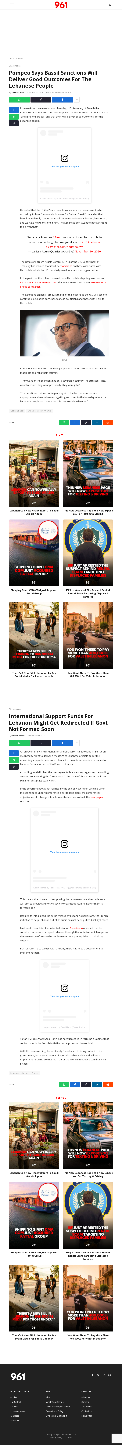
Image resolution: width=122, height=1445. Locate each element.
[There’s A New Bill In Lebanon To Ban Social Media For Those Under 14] (34, 635)
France (35, 1073)
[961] (61, 5)
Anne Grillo (76, 928)
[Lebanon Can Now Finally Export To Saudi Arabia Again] (34, 473)
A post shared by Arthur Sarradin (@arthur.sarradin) (64, 198)
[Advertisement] (61, 33)
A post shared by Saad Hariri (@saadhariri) (64, 1027)
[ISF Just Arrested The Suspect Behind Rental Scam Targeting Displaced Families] (88, 553)
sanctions (66, 266)
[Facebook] (14, 110)
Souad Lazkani (17, 92)
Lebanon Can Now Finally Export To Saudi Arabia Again (34, 512)
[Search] (110, 4)
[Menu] (12, 4)
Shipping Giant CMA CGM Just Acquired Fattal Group (34, 592)
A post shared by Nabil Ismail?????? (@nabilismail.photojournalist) (64, 888)
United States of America (39, 410)
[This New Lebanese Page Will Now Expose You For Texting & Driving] (88, 473)
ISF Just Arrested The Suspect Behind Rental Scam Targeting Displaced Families (88, 593)
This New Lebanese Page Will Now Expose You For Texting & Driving (88, 512)
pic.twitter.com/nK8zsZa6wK (64, 247)
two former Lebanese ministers (38, 282)
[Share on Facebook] (62, 100)
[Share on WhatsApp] (19, 100)
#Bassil (57, 237)
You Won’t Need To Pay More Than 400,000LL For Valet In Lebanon (88, 675)
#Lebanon (94, 242)
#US (84, 242)
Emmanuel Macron (19, 1073)
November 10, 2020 (88, 251)
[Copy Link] (40, 100)
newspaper (96, 797)
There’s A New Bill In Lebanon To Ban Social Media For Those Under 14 (34, 675)
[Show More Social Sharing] (77, 100)
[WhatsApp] (14, 117)
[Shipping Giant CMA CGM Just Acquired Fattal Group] (34, 553)
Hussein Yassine (18, 735)
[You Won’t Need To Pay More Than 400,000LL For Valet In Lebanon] (88, 635)
